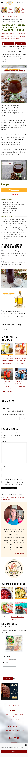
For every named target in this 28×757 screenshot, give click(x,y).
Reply (22, 418)
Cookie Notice (14, 717)
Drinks (16, 16)
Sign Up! (5, 730)
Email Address (6, 662)
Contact (14, 742)
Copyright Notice (14, 719)
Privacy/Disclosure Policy (18, 754)
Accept (14, 751)
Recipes (9, 16)
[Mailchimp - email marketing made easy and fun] (15, 679)
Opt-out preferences (8, 754)
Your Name (5, 669)
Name (3, 466)
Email (3, 473)
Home (3, 16)
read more (22, 21)
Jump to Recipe (9, 43)
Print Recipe (21, 43)
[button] (26, 744)
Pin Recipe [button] (14, 194)
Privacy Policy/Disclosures (14, 714)
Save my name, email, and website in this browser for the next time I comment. (14, 482)
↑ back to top (14, 705)
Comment (5, 441)
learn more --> (20, 553)
